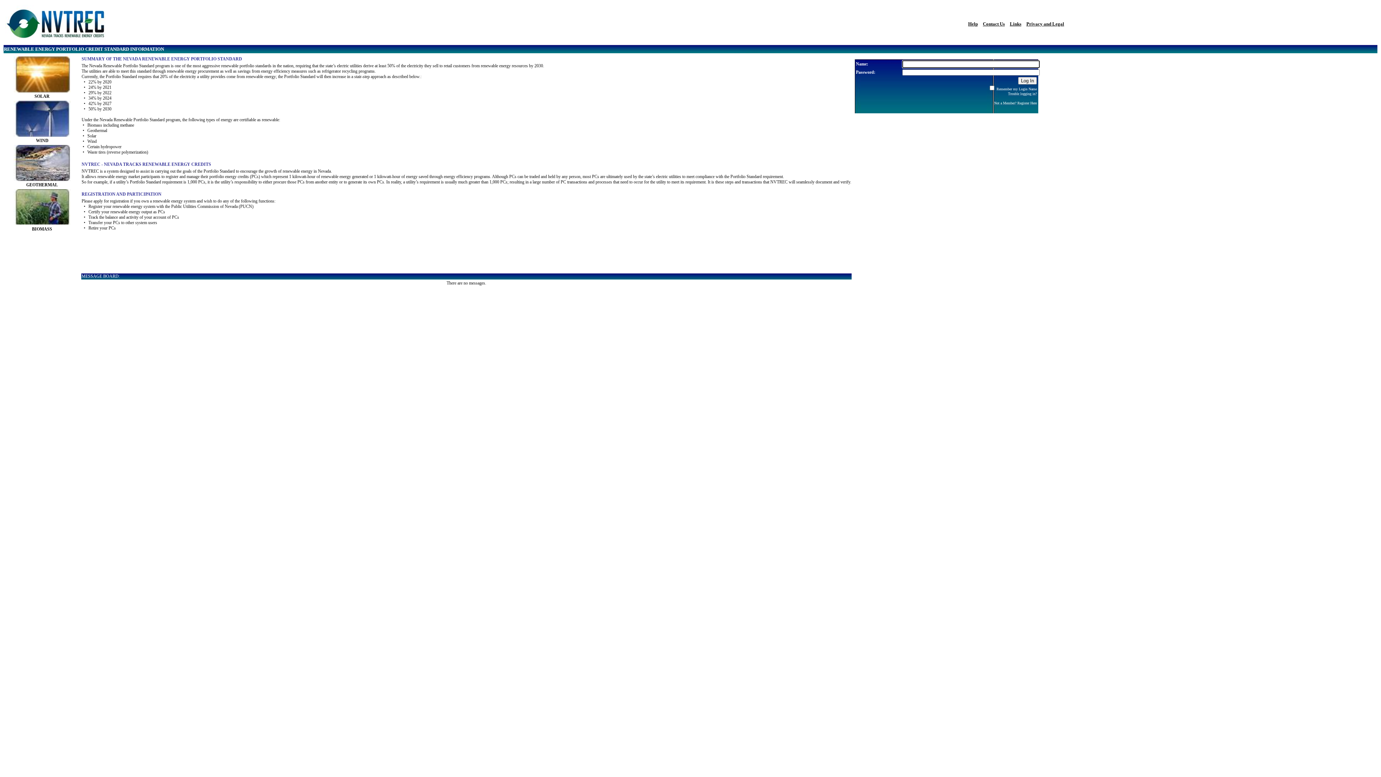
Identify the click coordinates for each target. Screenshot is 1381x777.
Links (1015, 24)
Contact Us (994, 24)
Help (973, 24)
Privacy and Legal (1045, 24)
